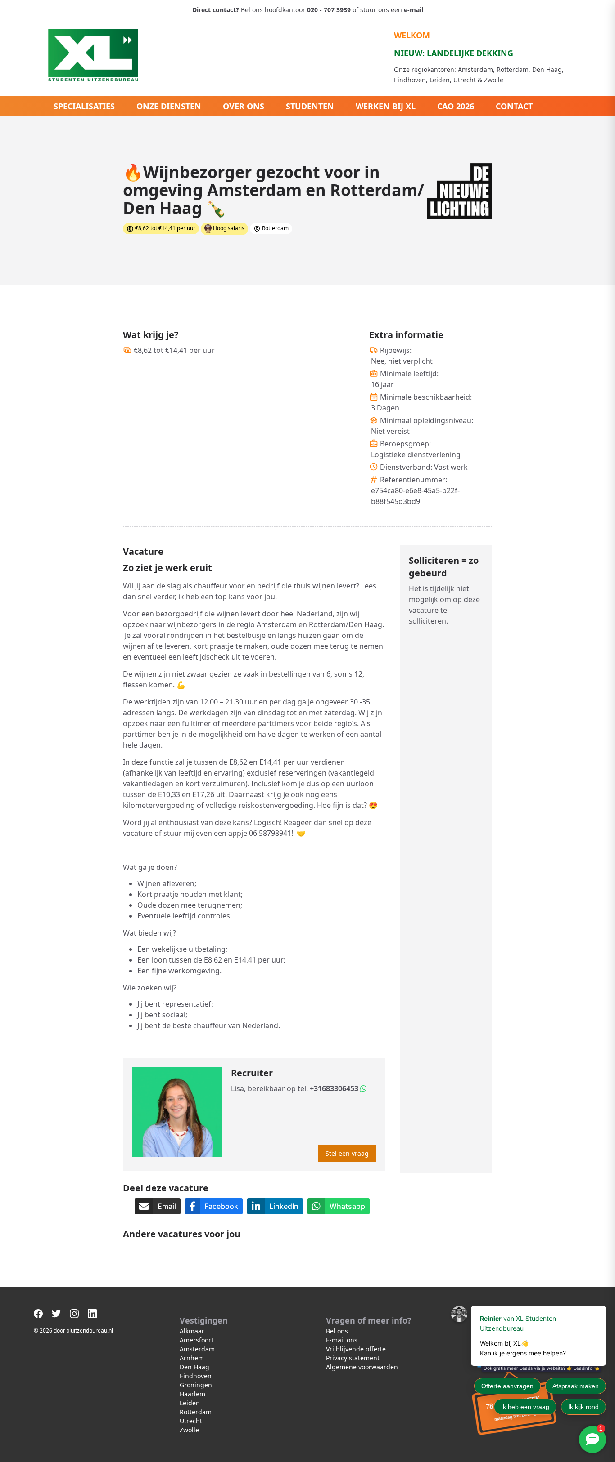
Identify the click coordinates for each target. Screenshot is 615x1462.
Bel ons (337, 1331)
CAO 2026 (455, 106)
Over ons (243, 106)
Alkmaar (192, 1331)
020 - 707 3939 (329, 9)
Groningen (196, 1385)
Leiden (190, 1403)
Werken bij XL (386, 106)
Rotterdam (196, 1412)
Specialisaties (84, 106)
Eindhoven (196, 1376)
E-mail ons (341, 1340)
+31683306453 (334, 1088)
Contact (514, 106)
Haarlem (192, 1394)
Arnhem (192, 1358)
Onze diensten (168, 106)
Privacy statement (353, 1358)
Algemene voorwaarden (362, 1367)
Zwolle (189, 1430)
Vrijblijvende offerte (356, 1349)
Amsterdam (197, 1349)
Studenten (310, 106)
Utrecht (191, 1421)
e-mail (413, 9)
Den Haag (194, 1367)
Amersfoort (196, 1340)
